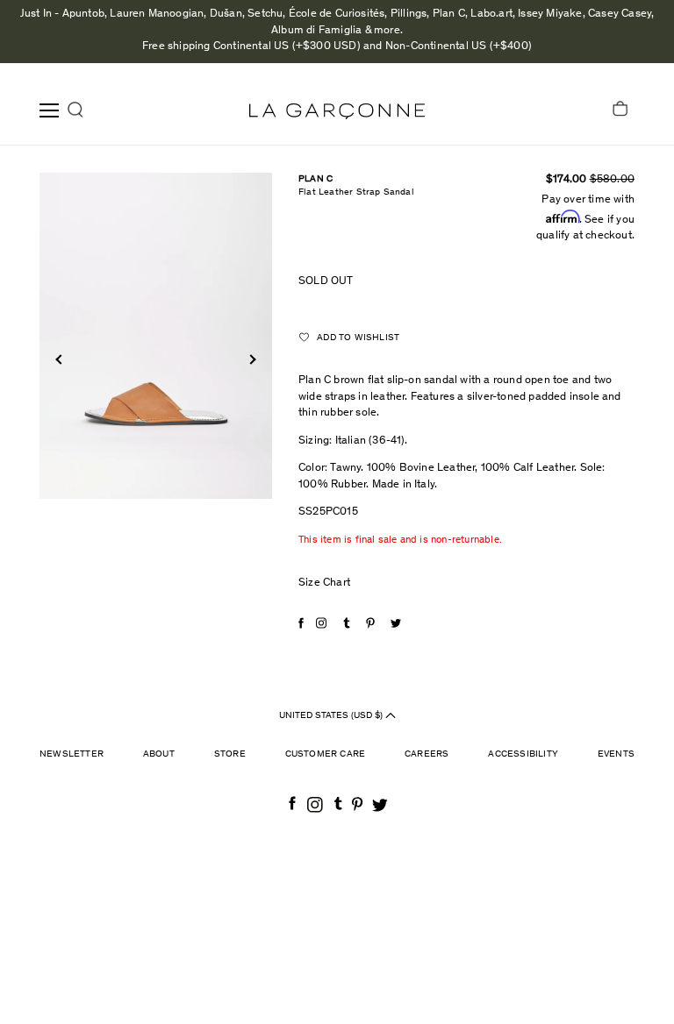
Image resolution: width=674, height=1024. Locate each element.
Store (230, 754)
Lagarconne (337, 111)
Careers (426, 754)
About (159, 754)
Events (616, 754)
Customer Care (325, 754)
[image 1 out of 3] (155, 336)
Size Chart (324, 583)
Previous (60, 359)
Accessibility (523, 754)
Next (250, 359)
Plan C (315, 179)
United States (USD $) (332, 716)
